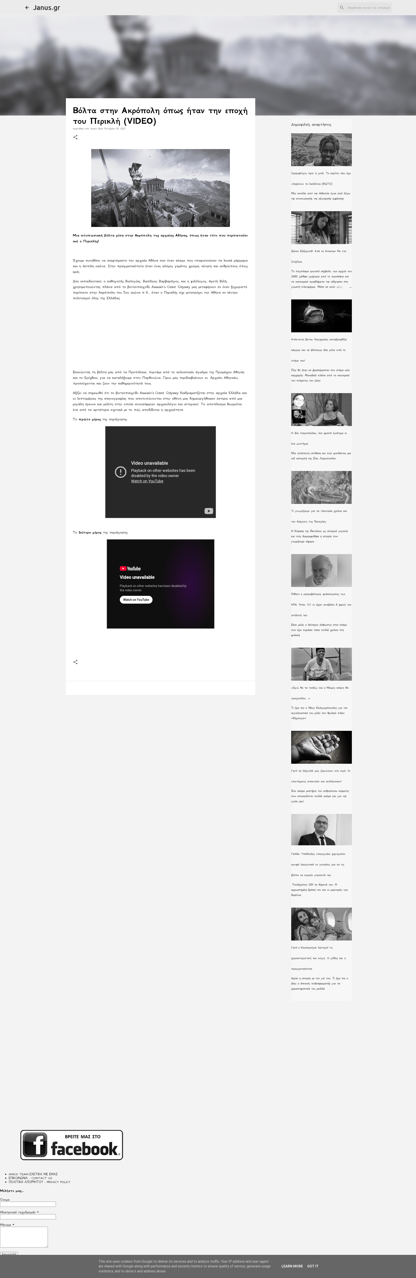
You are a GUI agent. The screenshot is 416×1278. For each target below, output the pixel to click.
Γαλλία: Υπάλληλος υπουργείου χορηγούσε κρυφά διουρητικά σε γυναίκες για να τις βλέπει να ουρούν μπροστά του (318, 864)
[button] (75, 137)
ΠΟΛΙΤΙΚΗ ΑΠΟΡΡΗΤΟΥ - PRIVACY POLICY (39, 1182)
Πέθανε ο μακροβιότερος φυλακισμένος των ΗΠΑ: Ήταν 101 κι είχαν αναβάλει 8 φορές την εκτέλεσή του (321, 604)
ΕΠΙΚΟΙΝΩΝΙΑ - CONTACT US (30, 1178)
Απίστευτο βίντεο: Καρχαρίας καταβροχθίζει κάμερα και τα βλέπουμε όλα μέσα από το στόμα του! (319, 350)
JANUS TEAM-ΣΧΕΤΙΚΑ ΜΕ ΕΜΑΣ (33, 1174)
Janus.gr (46, 7)
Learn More (292, 1266)
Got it (312, 1266)
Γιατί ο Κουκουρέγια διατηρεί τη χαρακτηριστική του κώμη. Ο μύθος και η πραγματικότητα (318, 958)
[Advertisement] (160, 335)
